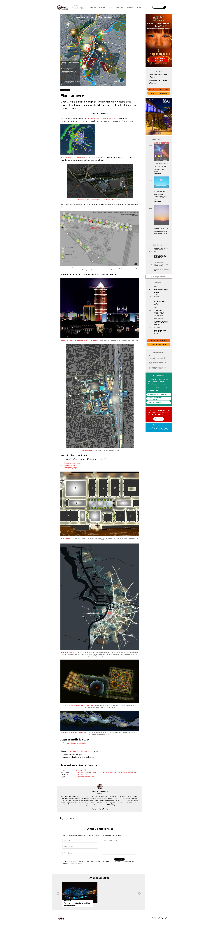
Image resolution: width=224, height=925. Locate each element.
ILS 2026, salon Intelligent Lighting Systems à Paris (159, 312)
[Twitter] (100, 809)
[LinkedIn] (107, 809)
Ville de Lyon (86, 157)
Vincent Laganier (153, 366)
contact (139, 7)
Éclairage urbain (96, 772)
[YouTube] (103, 809)
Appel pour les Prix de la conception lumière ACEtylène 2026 (161, 269)
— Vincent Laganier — (100, 113)
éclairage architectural (71, 463)
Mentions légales (111, 918)
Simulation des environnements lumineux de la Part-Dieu (79, 340)
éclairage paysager (70, 468)
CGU (85, 918)
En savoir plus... (158, 173)
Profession (102, 7)
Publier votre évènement (159, 344)
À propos (72, 918)
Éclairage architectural (112, 772)
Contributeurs (79, 918)
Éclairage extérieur (82, 772)
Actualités (93, 7)
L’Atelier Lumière (116, 200)
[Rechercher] (164, 7)
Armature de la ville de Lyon (80, 751)
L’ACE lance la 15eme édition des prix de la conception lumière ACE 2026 (160, 256)
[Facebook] (96, 809)
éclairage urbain (69, 465)
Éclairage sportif (81, 774)
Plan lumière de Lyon (69, 157)
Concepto (114, 270)
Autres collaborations (155, 402)
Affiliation (104, 918)
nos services (119, 7)
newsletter (130, 7)
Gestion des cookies (120, 918)
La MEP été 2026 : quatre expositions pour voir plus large (161, 291)
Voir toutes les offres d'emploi (158, 89)
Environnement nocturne (85, 777)
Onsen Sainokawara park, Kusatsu (72, 732)
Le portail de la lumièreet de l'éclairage (79, 7)
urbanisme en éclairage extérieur (102, 118)
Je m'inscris (158, 419)
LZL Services (97, 796)
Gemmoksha (152, 361)
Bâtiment (79, 770)
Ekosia (150, 355)
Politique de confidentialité (95, 918)
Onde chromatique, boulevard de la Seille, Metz (93, 200)
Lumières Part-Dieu (87, 450)
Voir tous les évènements (159, 340)
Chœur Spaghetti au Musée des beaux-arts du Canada (161, 332)
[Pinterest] (93, 809)
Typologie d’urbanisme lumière (75, 743)
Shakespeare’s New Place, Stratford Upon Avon (78, 705)
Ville (85, 770)
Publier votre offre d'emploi (158, 93)
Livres (110, 7)
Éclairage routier (128, 772)
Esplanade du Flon (67, 538)
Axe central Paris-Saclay (98, 268)
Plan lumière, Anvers (67, 652)
